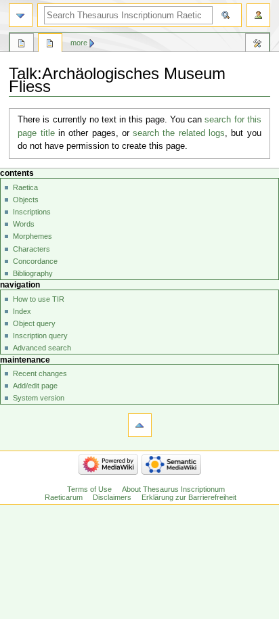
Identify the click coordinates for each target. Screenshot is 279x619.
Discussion (50, 44)
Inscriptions (32, 212)
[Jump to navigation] (21, 15)
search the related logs (179, 133)
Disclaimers (112, 497)
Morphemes (32, 236)
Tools (257, 44)
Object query (34, 323)
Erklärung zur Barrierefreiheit (189, 497)
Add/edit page (35, 386)
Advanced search (42, 348)
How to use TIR (38, 299)
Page (21, 44)
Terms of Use (89, 489)
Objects (26, 200)
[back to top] (140, 425)
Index (22, 311)
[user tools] (258, 15)
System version (38, 398)
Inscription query (40, 335)
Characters (31, 249)
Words (24, 224)
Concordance (35, 261)
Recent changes (40, 373)
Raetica (25, 187)
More (78, 43)
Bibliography (33, 273)
